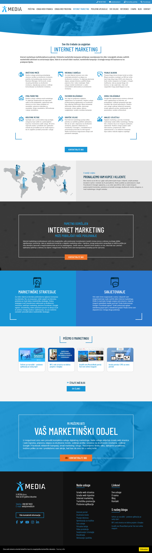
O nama (133, 9)
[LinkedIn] (37, 522)
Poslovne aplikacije (99, 9)
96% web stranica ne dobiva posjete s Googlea (61, 355)
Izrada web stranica (44, 9)
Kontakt (147, 9)
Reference (124, 9)
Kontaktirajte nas (76, 149)
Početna (31, 9)
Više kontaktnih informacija (29, 515)
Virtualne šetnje (82, 526)
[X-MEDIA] (12, 9)
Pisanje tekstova (82, 517)
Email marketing (36, 103)
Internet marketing (81, 9)
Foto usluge (80, 523)
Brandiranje (80, 535)
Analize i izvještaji (115, 125)
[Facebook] (17, 522)
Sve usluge (114, 9)
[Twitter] (21, 522)
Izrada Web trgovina (63, 9)
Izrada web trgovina (85, 495)
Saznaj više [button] (60, 549)
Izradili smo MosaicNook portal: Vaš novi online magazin (91, 355)
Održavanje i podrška (84, 537)
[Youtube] (27, 522)
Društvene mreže (36, 80)
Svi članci (76, 388)
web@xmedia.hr (28, 506)
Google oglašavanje (115, 103)
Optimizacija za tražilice (85, 520)
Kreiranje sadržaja (76, 80)
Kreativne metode (36, 125)
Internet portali (81, 512)
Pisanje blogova (115, 80)
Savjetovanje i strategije (85, 532)
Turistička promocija (85, 501)
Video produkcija (82, 529)
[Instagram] (32, 522)
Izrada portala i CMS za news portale (120, 355)
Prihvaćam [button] (144, 549)
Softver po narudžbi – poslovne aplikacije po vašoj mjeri (32, 355)
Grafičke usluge (76, 125)
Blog (140, 9)
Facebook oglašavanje (76, 103)
